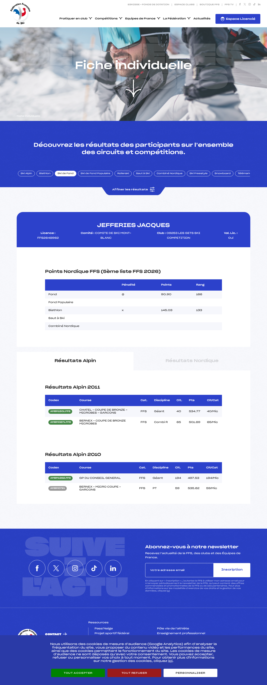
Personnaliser (190, 673)
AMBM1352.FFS (60, 478)
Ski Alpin (26, 174)
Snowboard (223, 174)
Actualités (201, 19)
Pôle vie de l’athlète (173, 628)
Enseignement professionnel (181, 633)
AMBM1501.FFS (60, 411)
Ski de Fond (66, 174)
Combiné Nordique (170, 174)
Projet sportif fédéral (111, 633)
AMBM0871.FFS (60, 422)
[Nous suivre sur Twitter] (245, 4)
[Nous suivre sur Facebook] (240, 4)
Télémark (244, 174)
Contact (53, 634)
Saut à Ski (143, 174)
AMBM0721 (57, 488)
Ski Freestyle (199, 174)
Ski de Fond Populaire (95, 174)
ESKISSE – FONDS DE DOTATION (148, 5)
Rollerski (123, 174)
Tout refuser (134, 673)
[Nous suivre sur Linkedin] (259, 4)
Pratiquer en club (73, 19)
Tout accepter (78, 673)
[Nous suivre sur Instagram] (249, 4)
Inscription (232, 569)
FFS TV (229, 5)
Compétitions (106, 19)
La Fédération (174, 19)
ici (168, 591)
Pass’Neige (103, 628)
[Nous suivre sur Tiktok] (254, 4)
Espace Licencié (240, 19)
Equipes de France (140, 19)
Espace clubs (184, 5)
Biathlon (44, 174)
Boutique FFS (209, 5)
